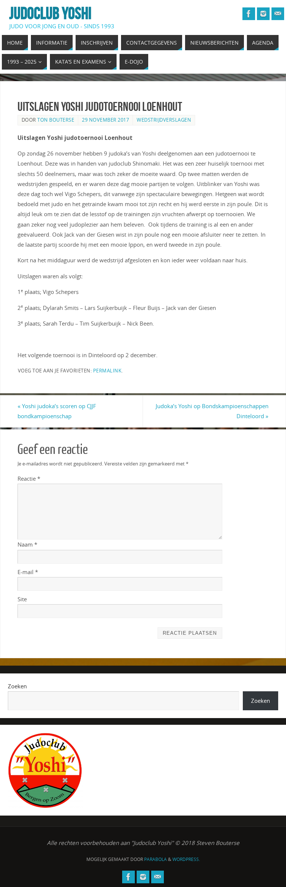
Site (22, 599)
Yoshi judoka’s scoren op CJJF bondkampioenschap (57, 411)
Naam (27, 544)
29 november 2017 (105, 119)
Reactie (29, 478)
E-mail (28, 572)
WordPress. (186, 859)
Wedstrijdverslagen (164, 119)
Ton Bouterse (55, 119)
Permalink (107, 370)
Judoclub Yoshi (50, 13)
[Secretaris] (277, 13)
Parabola (155, 859)
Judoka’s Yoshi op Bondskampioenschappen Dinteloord (212, 411)
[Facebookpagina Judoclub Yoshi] (248, 13)
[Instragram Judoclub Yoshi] (263, 13)
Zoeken (17, 686)
